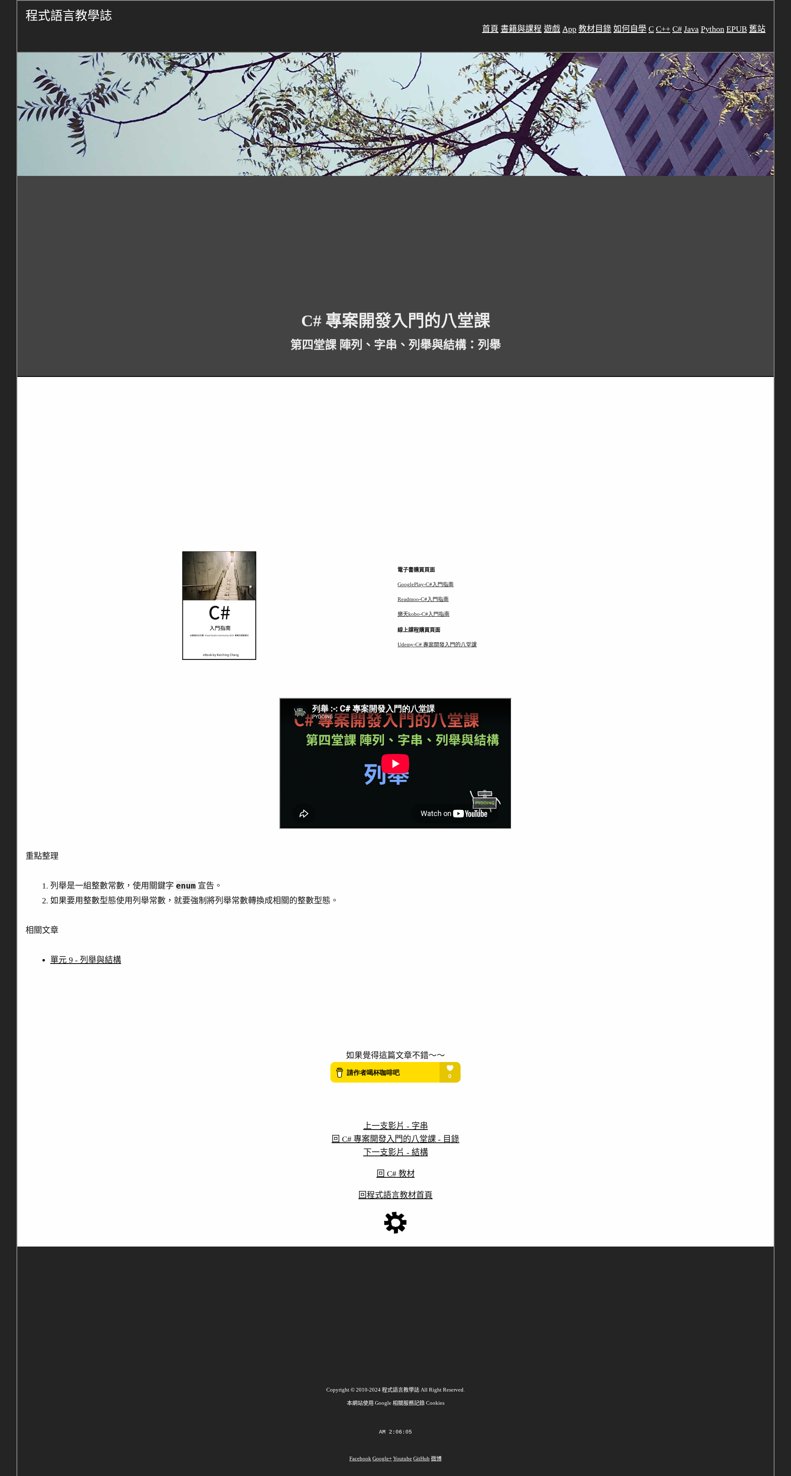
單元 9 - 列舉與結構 (85, 959)
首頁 (490, 28)
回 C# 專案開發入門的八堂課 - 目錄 (395, 1139)
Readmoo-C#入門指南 (423, 599)
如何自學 (629, 28)
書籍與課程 (521, 28)
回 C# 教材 (396, 1173)
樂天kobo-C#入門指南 (423, 614)
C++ (663, 28)
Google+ (382, 1458)
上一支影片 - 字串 (395, 1125)
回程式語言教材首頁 (395, 1195)
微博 (436, 1458)
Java (691, 28)
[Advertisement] (264, 237)
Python (712, 28)
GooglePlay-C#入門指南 (426, 584)
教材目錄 (594, 28)
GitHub (421, 1458)
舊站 (757, 28)
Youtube (402, 1458)
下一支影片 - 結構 (395, 1152)
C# (677, 28)
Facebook (360, 1458)
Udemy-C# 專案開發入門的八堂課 (437, 644)
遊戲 (552, 28)
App (569, 28)
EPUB (736, 28)
